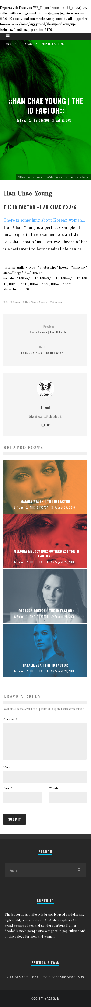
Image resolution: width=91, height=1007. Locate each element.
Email (8, 788)
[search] (79, 870)
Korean (57, 302)
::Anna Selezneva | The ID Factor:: (42, 350)
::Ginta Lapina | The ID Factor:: (49, 330)
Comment (10, 719)
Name (8, 767)
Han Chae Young (36, 302)
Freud (22, 120)
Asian (16, 302)
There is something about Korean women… (44, 220)
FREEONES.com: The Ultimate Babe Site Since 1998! (45, 977)
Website (53, 788)
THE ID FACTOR (40, 120)
